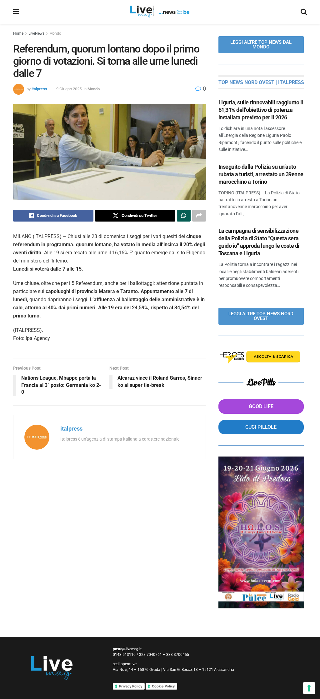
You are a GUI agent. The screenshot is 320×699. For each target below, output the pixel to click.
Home (18, 33)
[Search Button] (304, 12)
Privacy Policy (130, 686)
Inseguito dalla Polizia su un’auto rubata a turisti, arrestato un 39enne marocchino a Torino (260, 174)
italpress (39, 89)
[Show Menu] (16, 12)
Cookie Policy (163, 686)
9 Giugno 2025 (69, 89)
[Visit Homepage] (159, 12)
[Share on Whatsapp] (184, 216)
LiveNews (36, 33)
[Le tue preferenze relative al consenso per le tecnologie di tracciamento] (309, 688)
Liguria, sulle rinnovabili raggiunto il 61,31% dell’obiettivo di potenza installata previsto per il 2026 (260, 110)
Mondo (55, 33)
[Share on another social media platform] (199, 216)
